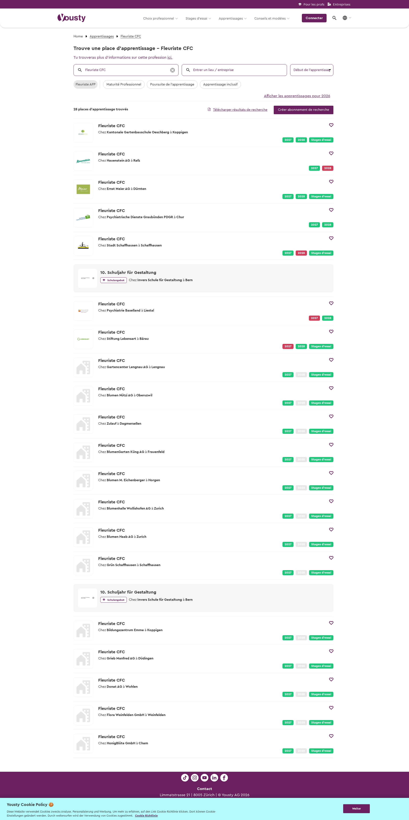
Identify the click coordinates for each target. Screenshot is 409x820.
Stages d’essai (196, 18)
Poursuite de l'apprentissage (172, 84)
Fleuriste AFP (85, 84)
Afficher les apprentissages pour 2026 (297, 96)
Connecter (314, 18)
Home (78, 36)
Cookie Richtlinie (146, 815)
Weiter (356, 808)
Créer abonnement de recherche (303, 109)
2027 (288, 139)
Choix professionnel (158, 18)
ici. (169, 57)
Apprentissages (231, 18)
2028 (301, 139)
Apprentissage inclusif (220, 84)
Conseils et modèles (270, 18)
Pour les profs (314, 4)
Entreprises (341, 4)
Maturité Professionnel (124, 84)
